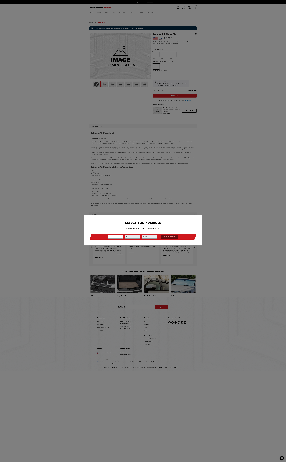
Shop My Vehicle (169, 237)
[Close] (199, 219)
